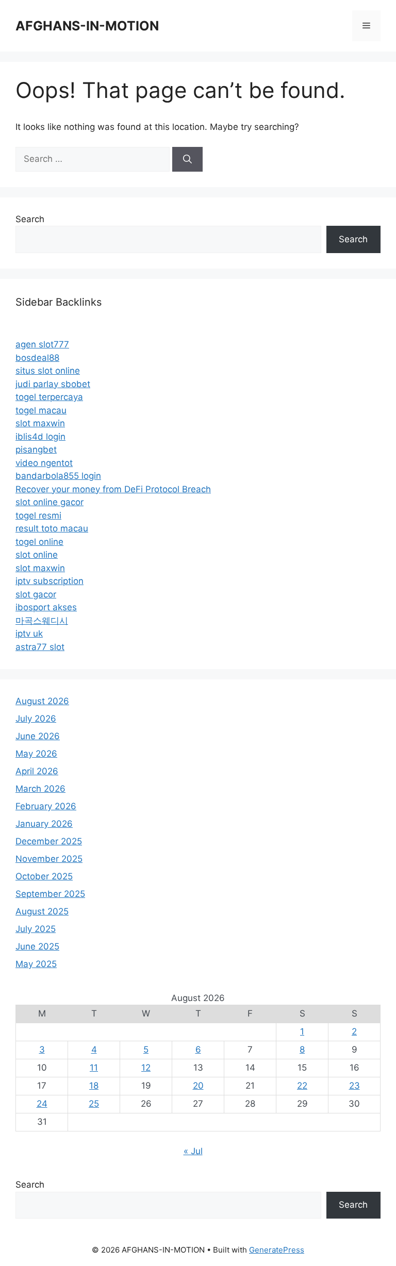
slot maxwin (40, 423)
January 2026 (44, 824)
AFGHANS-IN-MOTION (87, 26)
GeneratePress (276, 1250)
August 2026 (42, 701)
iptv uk (29, 633)
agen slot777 (42, 344)
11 (94, 1067)
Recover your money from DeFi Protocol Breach (113, 489)
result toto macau (51, 528)
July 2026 (35, 718)
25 (94, 1103)
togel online (39, 542)
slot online (36, 554)
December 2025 (48, 841)
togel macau (41, 410)
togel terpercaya (49, 397)
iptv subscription (49, 581)
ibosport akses (46, 607)
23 (354, 1085)
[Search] (187, 159)
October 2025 (44, 876)
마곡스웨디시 (41, 620)
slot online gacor (49, 502)
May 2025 (36, 964)
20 (198, 1085)
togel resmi (38, 515)
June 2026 (37, 736)
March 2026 (40, 789)
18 (93, 1085)
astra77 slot (39, 647)
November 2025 (48, 859)
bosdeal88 (37, 358)
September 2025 (50, 894)
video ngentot (44, 463)
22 (302, 1085)
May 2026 (36, 753)
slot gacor (35, 594)
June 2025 (37, 946)
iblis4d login (40, 436)
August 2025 (42, 911)
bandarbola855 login (58, 476)
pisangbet (36, 449)
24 (42, 1103)
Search (29, 219)
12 (146, 1067)
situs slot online (47, 370)
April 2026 (36, 771)
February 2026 (45, 806)
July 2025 (35, 929)
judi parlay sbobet (52, 384)
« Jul (193, 1151)
